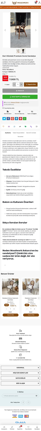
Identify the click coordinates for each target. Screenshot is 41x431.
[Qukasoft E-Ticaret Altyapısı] (20, 423)
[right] (39, 298)
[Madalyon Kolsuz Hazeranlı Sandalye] (10, 287)
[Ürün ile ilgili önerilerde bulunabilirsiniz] (37, 126)
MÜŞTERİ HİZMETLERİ (20, 373)
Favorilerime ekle (9, 108)
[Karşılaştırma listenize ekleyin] (20, 126)
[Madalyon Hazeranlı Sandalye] (31, 287)
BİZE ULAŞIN (20, 383)
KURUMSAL (20, 368)
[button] (5, 30)
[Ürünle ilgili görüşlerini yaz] (15, 126)
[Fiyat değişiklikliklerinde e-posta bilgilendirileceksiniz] (26, 126)
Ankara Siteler (15, 102)
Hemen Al (21, 91)
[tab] (8, 133)
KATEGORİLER (20, 378)
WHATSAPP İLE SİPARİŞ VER (21, 97)
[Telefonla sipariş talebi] (31, 126)
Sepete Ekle (32, 84)
